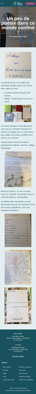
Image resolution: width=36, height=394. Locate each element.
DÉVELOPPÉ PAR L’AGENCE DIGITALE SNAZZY (18, 390)
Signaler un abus (18, 356)
